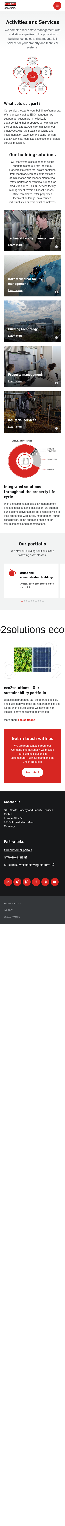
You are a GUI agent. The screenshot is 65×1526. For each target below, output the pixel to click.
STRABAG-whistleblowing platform (27, 865)
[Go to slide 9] (40, 601)
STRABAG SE (13, 857)
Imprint (8, 910)
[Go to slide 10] (43, 601)
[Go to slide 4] (29, 601)
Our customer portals (18, 850)
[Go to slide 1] (22, 601)
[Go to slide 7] (36, 601)
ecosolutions (26, 720)
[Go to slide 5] (31, 601)
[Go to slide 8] (38, 601)
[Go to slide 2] (24, 601)
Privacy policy (13, 903)
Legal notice (12, 917)
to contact (32, 772)
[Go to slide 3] (26, 601)
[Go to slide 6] (33, 601)
